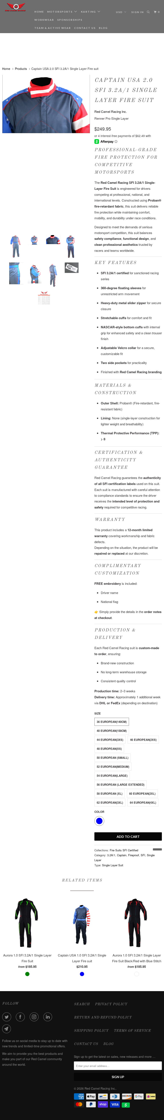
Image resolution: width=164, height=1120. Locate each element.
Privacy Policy (111, 1004)
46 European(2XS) (143, 740)
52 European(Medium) (113, 767)
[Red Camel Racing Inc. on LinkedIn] (48, 1016)
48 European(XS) (109, 749)
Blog (103, 27)
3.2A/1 (111, 855)
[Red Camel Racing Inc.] (15, 7)
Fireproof (133, 855)
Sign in (137, 12)
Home (39, 11)
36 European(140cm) (112, 722)
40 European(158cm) (112, 731)
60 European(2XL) (142, 793)
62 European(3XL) (110, 802)
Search (82, 1004)
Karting (89, 11)
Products (21, 68)
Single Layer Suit (112, 865)
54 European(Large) (112, 776)
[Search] (148, 12)
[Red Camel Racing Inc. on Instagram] (35, 1016)
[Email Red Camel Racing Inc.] (7, 1028)
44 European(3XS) (110, 740)
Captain (121, 855)
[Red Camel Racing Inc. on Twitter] (7, 1016)
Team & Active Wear (52, 27)
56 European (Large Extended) (120, 785)
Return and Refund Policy (103, 1017)
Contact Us (85, 27)
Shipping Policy (91, 1031)
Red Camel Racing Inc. (110, 111)
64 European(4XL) (143, 802)
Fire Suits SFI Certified (124, 850)
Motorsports (60, 11)
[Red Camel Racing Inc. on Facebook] (21, 1016)
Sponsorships (69, 19)
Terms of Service (132, 1031)
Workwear (44, 19)
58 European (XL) (109, 793)
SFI (143, 855)
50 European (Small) (112, 758)
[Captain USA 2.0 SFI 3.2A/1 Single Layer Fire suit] (46, 150)
